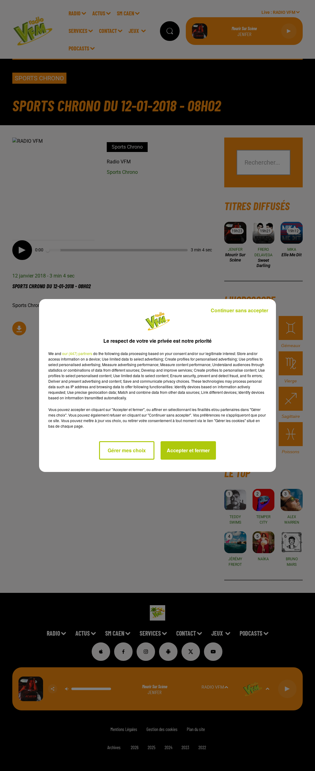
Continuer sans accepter (239, 310)
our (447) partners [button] (77, 353)
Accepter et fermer (188, 450)
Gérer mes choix (127, 450)
